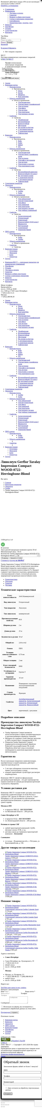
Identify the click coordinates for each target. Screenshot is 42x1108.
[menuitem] (9, 9)
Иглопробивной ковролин (27, 172)
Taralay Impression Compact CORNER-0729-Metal (23, 894)
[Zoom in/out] (8, 1104)
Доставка (8, 585)
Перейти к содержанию (9, 6)
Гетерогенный (23, 218)
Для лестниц (22, 110)
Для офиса (22, 108)
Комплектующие (11, 1028)
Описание (9, 581)
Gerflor (20, 191)
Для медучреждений (25, 201)
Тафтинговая (23, 133)
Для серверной (23, 204)
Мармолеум (22, 224)
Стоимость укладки (12, 560)
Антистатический (24, 216)
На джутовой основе (25, 176)
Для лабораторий (24, 199)
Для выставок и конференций (29, 104)
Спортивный (23, 228)
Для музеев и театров (26, 164)
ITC (19, 147)
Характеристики (11, 579)
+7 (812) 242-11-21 (12, 74)
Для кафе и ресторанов (26, 160)
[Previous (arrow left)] (2, 1106)
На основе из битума (25, 127)
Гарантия (8, 583)
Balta (20, 141)
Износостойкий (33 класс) (27, 174)
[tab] (23, 579)
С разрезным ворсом (25, 131)
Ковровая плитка (11, 1020)
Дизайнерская (23, 120)
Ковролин (8, 1022)
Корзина (4, 44)
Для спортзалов (24, 112)
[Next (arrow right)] (4, 1106)
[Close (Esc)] (2, 1104)
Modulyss (21, 95)
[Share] (4, 1104)
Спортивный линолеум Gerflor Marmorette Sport (22, 925)
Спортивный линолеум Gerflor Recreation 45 (21, 940)
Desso (20, 91)
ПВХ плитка (10, 1026)
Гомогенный (22, 220)
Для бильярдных (24, 102)
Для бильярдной (24, 152)
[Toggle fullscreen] (6, 1104)
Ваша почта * (30, 991)
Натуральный (23, 226)
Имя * (3, 991)
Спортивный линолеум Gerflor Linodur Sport (21, 917)
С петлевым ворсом (25, 129)
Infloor (20, 145)
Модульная (22, 125)
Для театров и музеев (26, 114)
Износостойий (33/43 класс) (28, 222)
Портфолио (9, 1029)
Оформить (12, 48)
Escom (20, 93)
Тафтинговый (23, 181)
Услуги (7, 1033)
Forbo (20, 143)
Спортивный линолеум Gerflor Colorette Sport (22, 909)
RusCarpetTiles (23, 96)
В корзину (4, 48)
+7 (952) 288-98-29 (12, 79)
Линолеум (9, 1024)
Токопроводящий (24, 230)
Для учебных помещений (27, 210)
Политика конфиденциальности (12, 1054)
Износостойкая (23, 123)
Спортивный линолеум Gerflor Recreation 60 (21, 932)
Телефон (24, 993)
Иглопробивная (24, 122)
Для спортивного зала (26, 166)
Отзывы (8, 1031)
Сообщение (5, 1003)
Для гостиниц (23, 106)
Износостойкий (32, 705)
